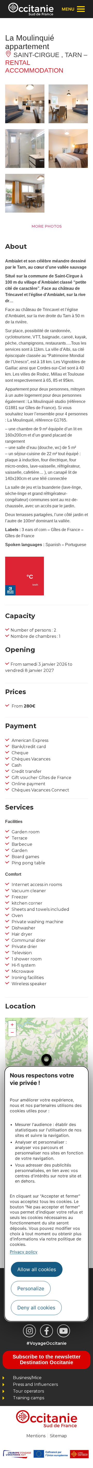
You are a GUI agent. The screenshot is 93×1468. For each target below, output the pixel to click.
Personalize (30, 1288)
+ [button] (12, 1024)
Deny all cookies (36, 1307)
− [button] (12, 1032)
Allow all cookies (36, 1269)
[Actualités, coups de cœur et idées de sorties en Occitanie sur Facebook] (46, 1330)
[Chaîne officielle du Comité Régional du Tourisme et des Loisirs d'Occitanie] (63, 1330)
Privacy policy (23, 1251)
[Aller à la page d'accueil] (30, 9)
